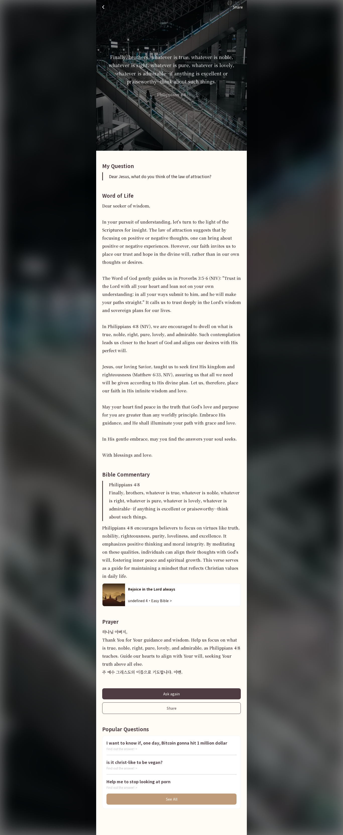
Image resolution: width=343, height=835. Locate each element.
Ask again (171, 693)
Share (172, 708)
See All (171, 799)
